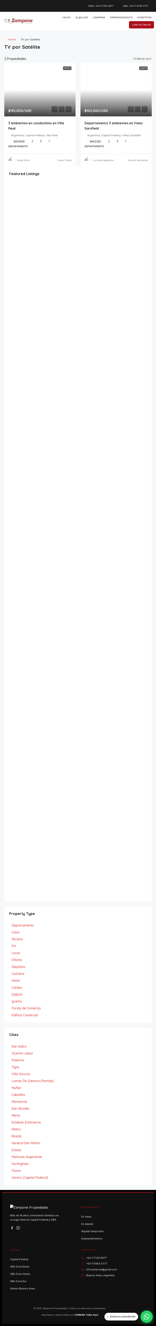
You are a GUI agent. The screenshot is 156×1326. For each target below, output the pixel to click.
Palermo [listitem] (18, 1060)
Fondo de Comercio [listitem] (26, 1008)
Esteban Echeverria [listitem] (26, 1122)
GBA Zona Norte (19, 1266)
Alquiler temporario (92, 1231)
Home (12, 39)
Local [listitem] (16, 953)
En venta (86, 1216)
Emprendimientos (91, 1238)
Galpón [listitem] (17, 994)
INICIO (66, 17)
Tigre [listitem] (15, 1067)
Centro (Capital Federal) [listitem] (30, 1178)
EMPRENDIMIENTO (121, 17)
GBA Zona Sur (18, 1281)
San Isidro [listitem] (19, 1046)
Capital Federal (19, 1259)
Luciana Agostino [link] (103, 160)
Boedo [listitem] (17, 1136)
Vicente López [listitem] (22, 1053)
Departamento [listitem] (23, 925)
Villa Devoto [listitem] (21, 1074)
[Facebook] (12, 1228)
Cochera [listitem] (18, 974)
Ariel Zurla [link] (23, 160)
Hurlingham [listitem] (20, 1164)
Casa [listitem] (15, 932)
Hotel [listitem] (16, 981)
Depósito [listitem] (18, 967)
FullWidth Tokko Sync (87, 1314)
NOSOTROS (145, 17)
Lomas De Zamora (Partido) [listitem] (33, 1081)
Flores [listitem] (16, 1171)
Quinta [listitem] (17, 1001)
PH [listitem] (14, 946)
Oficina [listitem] (17, 960)
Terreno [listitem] (17, 939)
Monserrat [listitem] (19, 1102)
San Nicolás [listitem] (20, 1108)
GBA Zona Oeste (20, 1273)
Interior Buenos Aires (22, 1288)
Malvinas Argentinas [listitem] (27, 1157)
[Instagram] (18, 1228)
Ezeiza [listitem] (16, 1150)
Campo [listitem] (17, 987)
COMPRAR (99, 17)
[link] (40, 89)
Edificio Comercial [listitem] (25, 1015)
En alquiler (87, 1223)
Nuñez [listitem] (16, 1088)
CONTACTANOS (141, 24)
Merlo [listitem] (16, 1115)
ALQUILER (82, 17)
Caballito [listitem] (18, 1095)
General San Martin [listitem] (26, 1143)
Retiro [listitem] (16, 1129)
